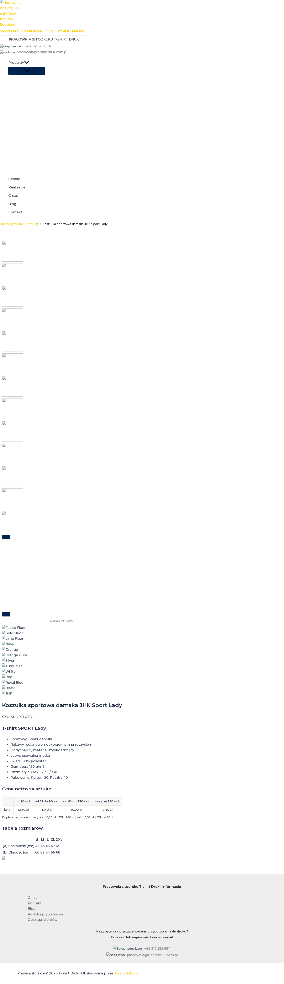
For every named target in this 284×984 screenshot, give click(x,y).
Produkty (16, 63)
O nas (13, 196)
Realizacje (16, 187)
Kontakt (15, 212)
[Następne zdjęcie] (6, 614)
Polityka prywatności (45, 914)
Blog (12, 204)
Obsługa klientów (42, 920)
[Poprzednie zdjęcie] (6, 537)
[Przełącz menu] (26, 71)
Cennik (14, 179)
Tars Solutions (126, 973)
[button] (26, 63)
